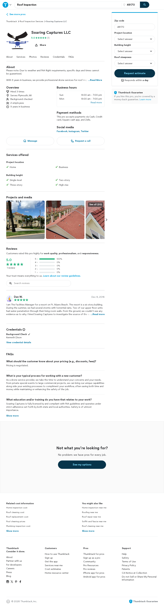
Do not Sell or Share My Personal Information (139, 578)
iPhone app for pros (93, 573)
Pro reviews (89, 569)
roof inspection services (31, 21)
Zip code (119, 20)
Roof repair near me (91, 517)
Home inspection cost (16, 508)
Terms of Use (129, 561)
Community (89, 561)
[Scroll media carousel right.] (106, 219)
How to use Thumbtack (57, 554)
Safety (125, 558)
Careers (10, 568)
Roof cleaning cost (15, 512)
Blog (8, 576)
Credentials (59, 57)
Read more (96, 102)
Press (9, 572)
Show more (12, 531)
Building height (122, 45)
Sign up (49, 558)
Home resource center (57, 573)
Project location (123, 33)
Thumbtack (11, 21)
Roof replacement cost (17, 517)
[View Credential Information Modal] (23, 329)
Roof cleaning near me (92, 526)
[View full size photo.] (25, 220)
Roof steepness (122, 57)
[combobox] (68, 5)
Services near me (54, 565)
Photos (33, 57)
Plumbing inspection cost (18, 526)
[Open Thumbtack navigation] (7, 4)
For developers (14, 564)
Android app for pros (94, 576)
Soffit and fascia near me (94, 521)
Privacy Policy (129, 565)
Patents (126, 569)
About (9, 57)
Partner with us (14, 561)
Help (124, 554)
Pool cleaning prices (15, 521)
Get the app (51, 561)
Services (20, 57)
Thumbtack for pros (93, 554)
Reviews (45, 57)
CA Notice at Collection (134, 573)
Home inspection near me (94, 508)
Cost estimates (53, 569)
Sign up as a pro (91, 558)
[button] (17, 39)
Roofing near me (90, 512)
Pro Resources (90, 565)
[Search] (144, 5)
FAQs (71, 57)
